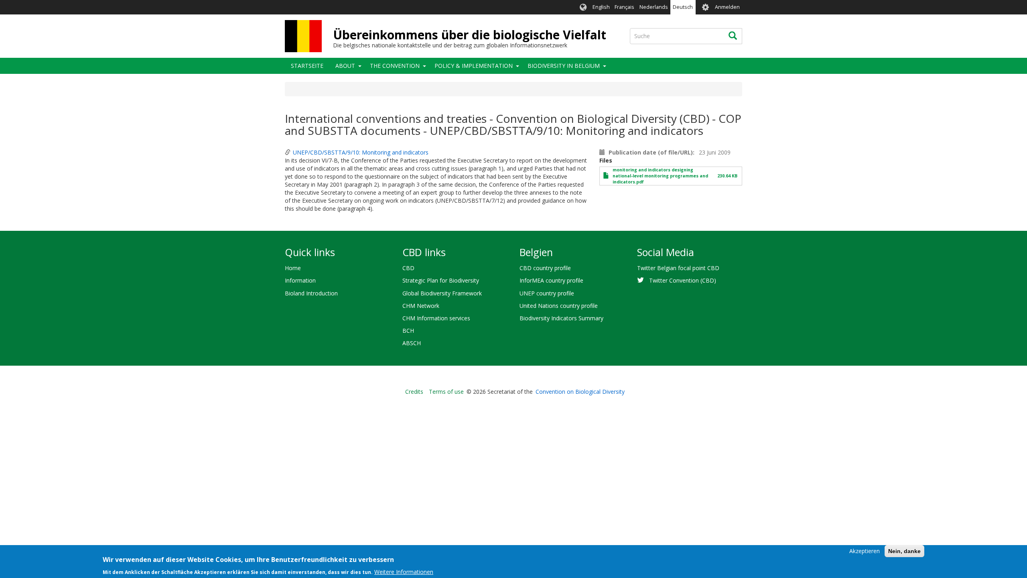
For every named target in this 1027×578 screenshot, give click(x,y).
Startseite (307, 65)
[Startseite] (303, 36)
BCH (408, 330)
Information (300, 280)
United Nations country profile (559, 305)
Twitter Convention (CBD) (682, 280)
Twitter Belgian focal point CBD (678, 268)
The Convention (395, 65)
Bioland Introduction (311, 293)
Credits (414, 391)
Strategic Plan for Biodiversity (440, 280)
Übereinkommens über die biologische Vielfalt (469, 34)
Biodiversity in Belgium (564, 65)
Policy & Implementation (473, 65)
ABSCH (411, 343)
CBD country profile (545, 268)
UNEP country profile (547, 293)
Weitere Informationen (403, 572)
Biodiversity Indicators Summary (561, 318)
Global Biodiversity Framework (442, 293)
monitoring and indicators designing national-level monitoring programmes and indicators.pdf (660, 176)
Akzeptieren (864, 551)
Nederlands (653, 7)
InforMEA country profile (551, 280)
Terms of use (446, 391)
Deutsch (683, 7)
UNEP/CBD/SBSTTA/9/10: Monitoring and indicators (360, 152)
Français (624, 7)
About (345, 65)
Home (293, 268)
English (601, 7)
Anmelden (727, 7)
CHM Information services (436, 318)
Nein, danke (904, 551)
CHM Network (420, 305)
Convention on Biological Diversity (580, 391)
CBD (408, 268)
